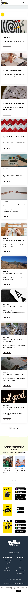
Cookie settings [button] (11, 590)
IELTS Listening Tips (7, 273)
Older (18, 428)
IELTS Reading (15, 70)
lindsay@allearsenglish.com (14, 552)
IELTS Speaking (17, 103)
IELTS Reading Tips (7, 70)
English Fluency (6, 37)
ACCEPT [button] (18, 590)
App (7, 571)
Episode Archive (8, 559)
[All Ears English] (14, 542)
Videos (7, 563)
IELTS (20, 70)
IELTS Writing (16, 374)
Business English (7, 562)
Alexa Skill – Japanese (8, 568)
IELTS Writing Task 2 (7, 374)
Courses (20, 571)
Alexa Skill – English (7, 570)
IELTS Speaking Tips (7, 306)
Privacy (16, 583)
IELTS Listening (16, 273)
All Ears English (7, 557)
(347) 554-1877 (14, 553)
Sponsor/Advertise (20, 568)
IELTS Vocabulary (7, 136)
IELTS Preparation (20, 573)
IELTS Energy (20, 557)
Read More (7, 48)
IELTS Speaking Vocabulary (17, 136)
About (20, 567)
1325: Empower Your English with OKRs (20, 470)
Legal (23, 583)
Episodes (20, 559)
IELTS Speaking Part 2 (8, 240)
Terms (19, 583)
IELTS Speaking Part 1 (8, 103)
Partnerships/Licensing (20, 570)
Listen (7, 567)
